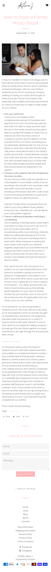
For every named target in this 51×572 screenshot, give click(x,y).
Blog (25, 514)
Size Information (25, 527)
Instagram (27, 550)
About (25, 517)
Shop (25, 510)
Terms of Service (25, 541)
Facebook (27, 547)
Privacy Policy (25, 537)
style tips (14, 411)
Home (25, 507)
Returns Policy (25, 534)
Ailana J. (29, 556)
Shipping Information (25, 530)
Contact (25, 521)
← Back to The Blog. (25, 488)
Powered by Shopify (25, 559)
